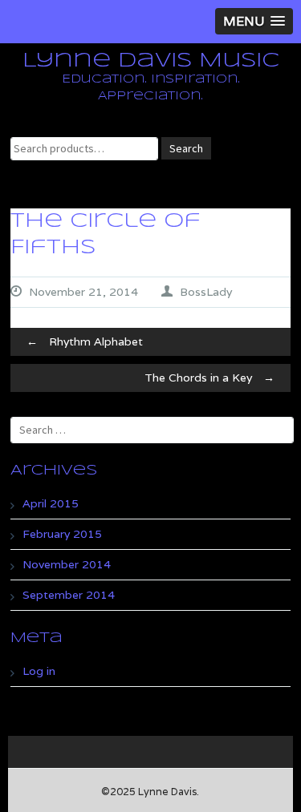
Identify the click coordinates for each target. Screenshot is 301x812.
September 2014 (68, 595)
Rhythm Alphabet (84, 341)
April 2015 (50, 503)
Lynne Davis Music (150, 61)
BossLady (206, 292)
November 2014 (66, 564)
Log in (38, 671)
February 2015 (62, 534)
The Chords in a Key (209, 377)
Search (186, 148)
